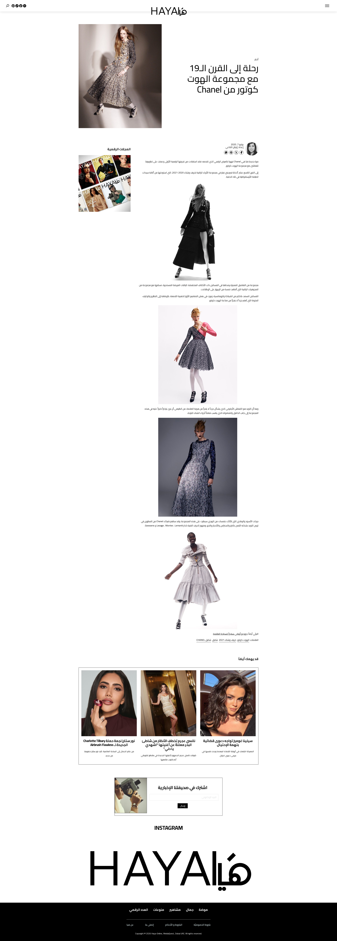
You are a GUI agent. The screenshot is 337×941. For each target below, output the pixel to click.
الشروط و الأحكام (173, 924)
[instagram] (24, 5)
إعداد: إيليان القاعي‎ (235, 147)
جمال (190, 910)
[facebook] (20, 5)
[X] (13, 5)
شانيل (215, 640)
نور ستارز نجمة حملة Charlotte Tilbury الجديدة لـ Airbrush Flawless (109, 743)
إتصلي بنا (149, 924)
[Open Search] (7, 5)
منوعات (158, 910)
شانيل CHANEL (203, 640)
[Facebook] (241, 152)
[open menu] (261, 6)
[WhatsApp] (226, 152)
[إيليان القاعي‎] (251, 149)
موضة (203, 910)
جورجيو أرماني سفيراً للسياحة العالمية (230, 634)
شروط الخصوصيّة (202, 924)
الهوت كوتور (243, 640)
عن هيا (130, 924)
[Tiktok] (17, 5)
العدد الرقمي (138, 910)
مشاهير (175, 910)
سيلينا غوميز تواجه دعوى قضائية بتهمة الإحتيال (228, 743)
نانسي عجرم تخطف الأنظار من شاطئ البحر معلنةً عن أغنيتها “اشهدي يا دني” (168, 745)
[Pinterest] (231, 152)
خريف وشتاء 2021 (227, 640)
